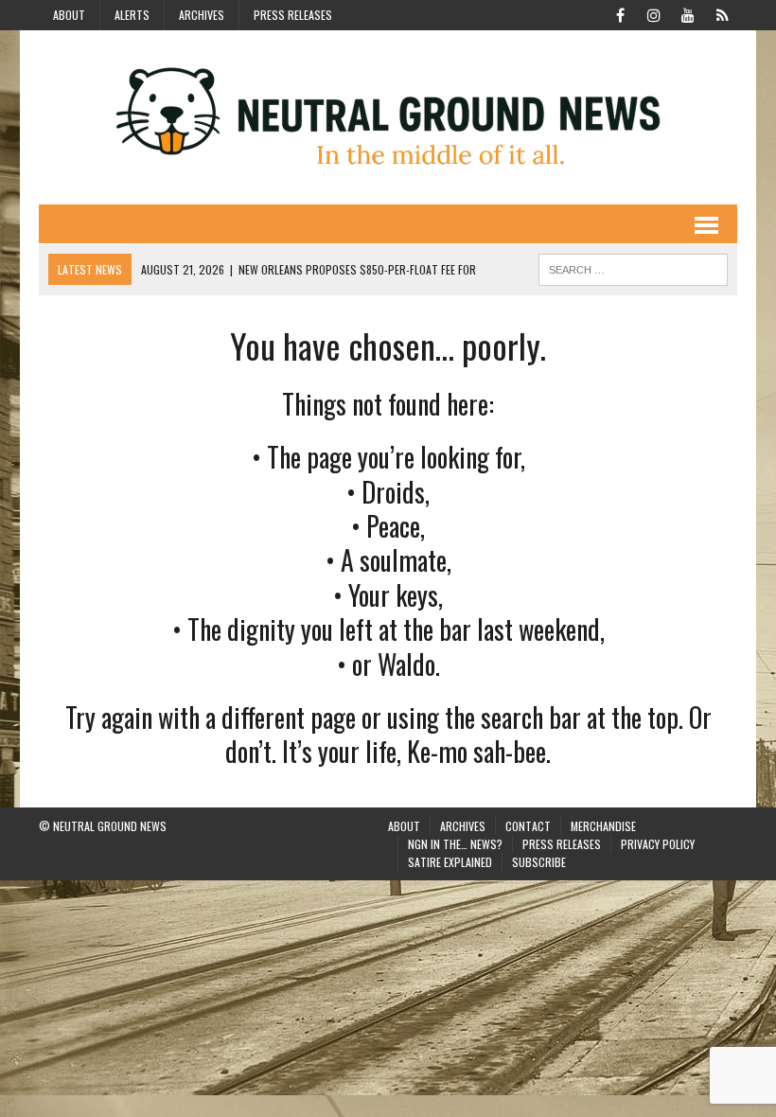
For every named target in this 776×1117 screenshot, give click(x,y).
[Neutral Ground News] (388, 117)
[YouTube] (688, 13)
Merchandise (603, 826)
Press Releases (293, 15)
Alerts (132, 15)
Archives (201, 15)
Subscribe (539, 862)
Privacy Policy (658, 844)
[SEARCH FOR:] (633, 267)
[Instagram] (654, 13)
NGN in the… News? (455, 844)
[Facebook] (620, 13)
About (69, 15)
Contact (528, 826)
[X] (722, 13)
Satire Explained (450, 862)
